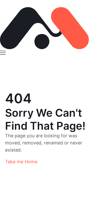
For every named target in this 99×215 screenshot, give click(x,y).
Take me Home (21, 161)
